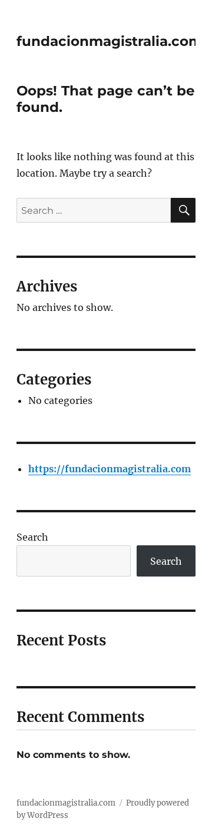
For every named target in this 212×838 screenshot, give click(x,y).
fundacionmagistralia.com (109, 41)
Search (32, 537)
